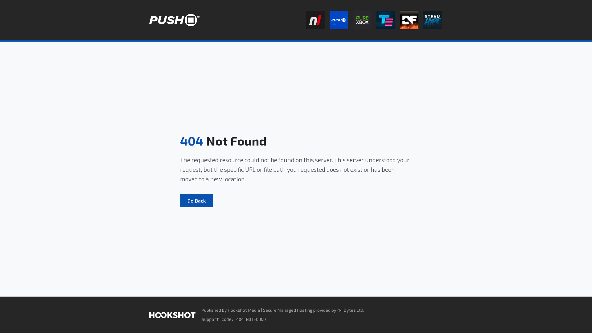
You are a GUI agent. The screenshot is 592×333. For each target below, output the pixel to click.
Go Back (196, 201)
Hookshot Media (244, 310)
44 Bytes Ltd (350, 310)
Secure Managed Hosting (287, 310)
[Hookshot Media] (172, 314)
